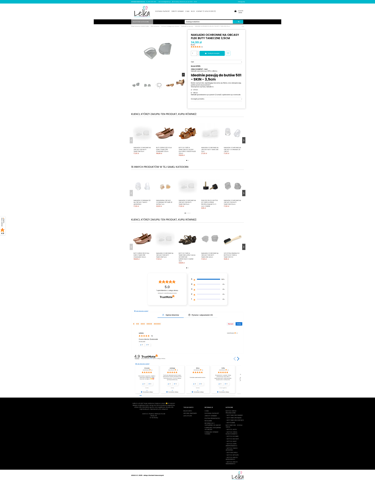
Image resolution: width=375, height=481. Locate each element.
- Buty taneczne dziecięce (235, 420)
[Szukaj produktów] (238, 22)
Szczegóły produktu (197, 99)
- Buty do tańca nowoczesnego (231, 433)
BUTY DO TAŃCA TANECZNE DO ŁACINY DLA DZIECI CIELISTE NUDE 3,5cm (187, 150)
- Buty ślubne (230, 423)
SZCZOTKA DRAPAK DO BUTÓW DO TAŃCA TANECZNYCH (232, 255)
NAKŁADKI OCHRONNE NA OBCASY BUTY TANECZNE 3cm (209, 149)
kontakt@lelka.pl (165, 2)
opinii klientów (167, 290)
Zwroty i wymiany (177, 11)
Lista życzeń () (210, 11)
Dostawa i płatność (162, 11)
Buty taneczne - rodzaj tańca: (234, 426)
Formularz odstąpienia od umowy (213, 429)
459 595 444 (152, 2)
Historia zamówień (190, 413)
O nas (187, 11)
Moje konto (187, 411)
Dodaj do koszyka (213, 53)
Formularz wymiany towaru (211, 433)
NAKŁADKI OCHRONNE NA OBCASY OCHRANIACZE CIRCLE (232, 149)
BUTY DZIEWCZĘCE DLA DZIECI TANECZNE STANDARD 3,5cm (164, 149)
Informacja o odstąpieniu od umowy (213, 424)
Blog (193, 11)
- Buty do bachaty (232, 439)
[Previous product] (242, 26)
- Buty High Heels (232, 453)
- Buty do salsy (231, 441)
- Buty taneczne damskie (234, 415)
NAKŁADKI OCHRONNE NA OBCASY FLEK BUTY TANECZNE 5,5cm (232, 202)
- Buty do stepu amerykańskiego (231, 445)
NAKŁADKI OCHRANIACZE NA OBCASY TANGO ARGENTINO (142, 202)
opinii (157, 358)
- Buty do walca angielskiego (232, 458)
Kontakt (199, 11)
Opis (192, 62)
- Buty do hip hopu (232, 455)
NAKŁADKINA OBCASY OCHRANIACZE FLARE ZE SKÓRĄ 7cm (164, 202)
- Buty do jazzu (231, 429)
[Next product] (243, 26)
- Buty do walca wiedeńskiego (232, 463)
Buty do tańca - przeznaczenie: (231, 412)
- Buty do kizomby (232, 436)
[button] (135, 311)
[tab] (216, 62)
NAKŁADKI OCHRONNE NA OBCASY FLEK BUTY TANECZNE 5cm (142, 149)
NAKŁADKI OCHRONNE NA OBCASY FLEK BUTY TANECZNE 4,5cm (209, 255)
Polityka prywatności (212, 418)
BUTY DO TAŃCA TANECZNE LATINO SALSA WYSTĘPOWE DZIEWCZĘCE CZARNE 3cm (187, 257)
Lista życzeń (187, 416)
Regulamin (208, 421)
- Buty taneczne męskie (234, 418)
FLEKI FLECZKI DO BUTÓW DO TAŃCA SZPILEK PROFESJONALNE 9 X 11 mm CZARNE (209, 203)
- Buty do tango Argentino (232, 449)
